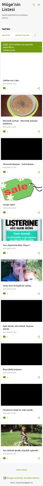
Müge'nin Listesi (11, 7)
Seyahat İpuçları (22, 35)
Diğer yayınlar (21, 470)
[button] (38, 88)
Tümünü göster (9, 50)
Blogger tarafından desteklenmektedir (23, 478)
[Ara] (33, 5)
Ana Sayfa (6, 35)
